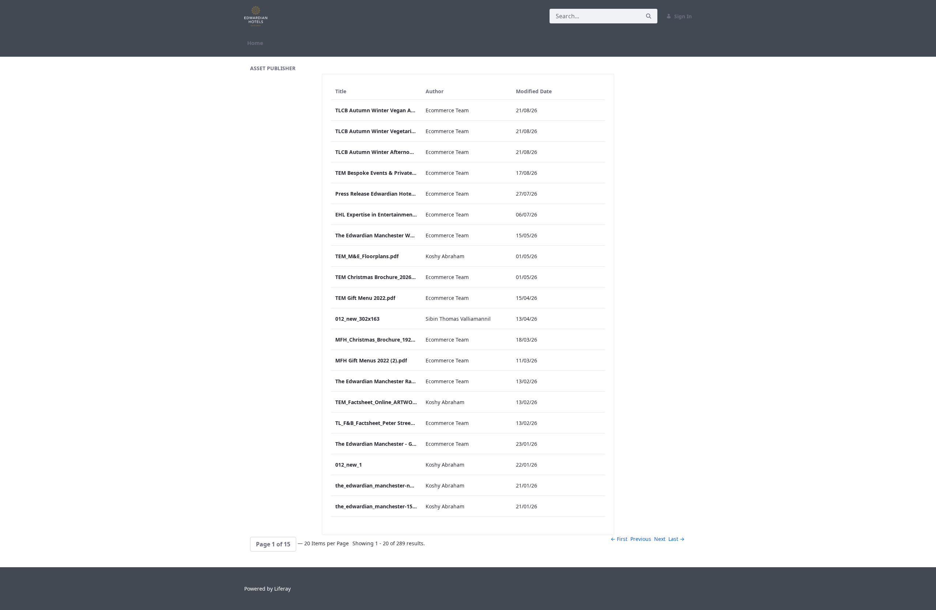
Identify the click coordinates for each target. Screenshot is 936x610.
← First (619, 538)
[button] (273, 544)
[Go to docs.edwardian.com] (257, 16)
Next (659, 538)
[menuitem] (255, 43)
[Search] (648, 16)
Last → (676, 538)
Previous (640, 538)
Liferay (282, 588)
